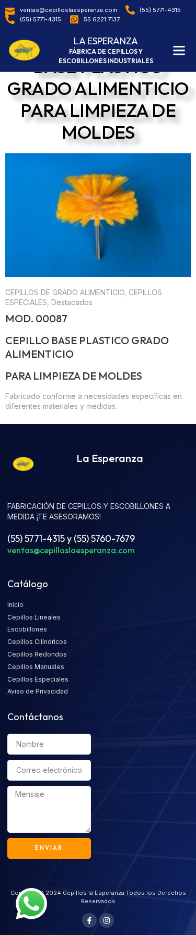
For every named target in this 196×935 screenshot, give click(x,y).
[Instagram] (106, 920)
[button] (179, 50)
